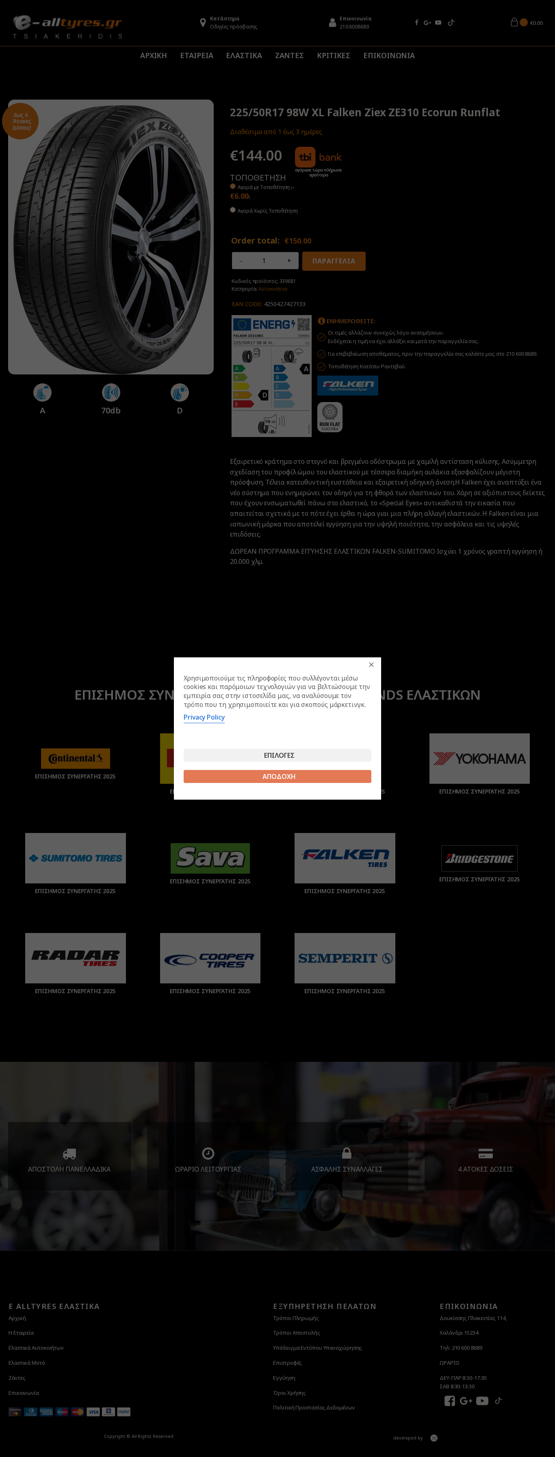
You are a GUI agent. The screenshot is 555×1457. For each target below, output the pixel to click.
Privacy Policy (204, 717)
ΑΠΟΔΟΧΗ (279, 776)
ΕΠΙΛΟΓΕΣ (279, 755)
